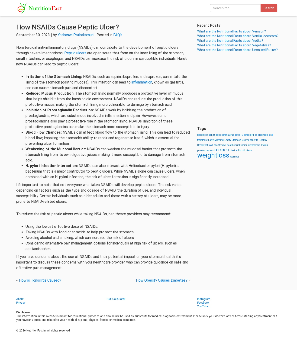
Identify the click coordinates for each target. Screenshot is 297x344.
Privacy (20, 302)
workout (234, 156)
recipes (221, 149)
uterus (249, 150)
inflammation (142, 82)
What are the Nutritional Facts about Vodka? (230, 40)
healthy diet (220, 145)
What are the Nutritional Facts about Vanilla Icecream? (237, 36)
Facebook (203, 302)
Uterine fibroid (237, 150)
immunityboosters (250, 145)
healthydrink (234, 145)
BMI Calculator (116, 299)
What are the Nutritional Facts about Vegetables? (234, 45)
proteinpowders (205, 150)
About (20, 299)
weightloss (213, 155)
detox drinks (250, 134)
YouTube (202, 306)
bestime (201, 134)
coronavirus (228, 134)
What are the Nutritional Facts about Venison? (231, 31)
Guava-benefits (250, 139)
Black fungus (213, 134)
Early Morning (216, 139)
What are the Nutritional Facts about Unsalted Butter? (237, 50)
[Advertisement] (239, 89)
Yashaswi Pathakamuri (76, 35)
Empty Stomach (232, 139)
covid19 (239, 134)
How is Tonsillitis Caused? (40, 280)
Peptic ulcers (75, 53)
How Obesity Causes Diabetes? (161, 280)
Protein (264, 145)
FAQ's (117, 35)
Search (269, 8)
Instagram (203, 299)
